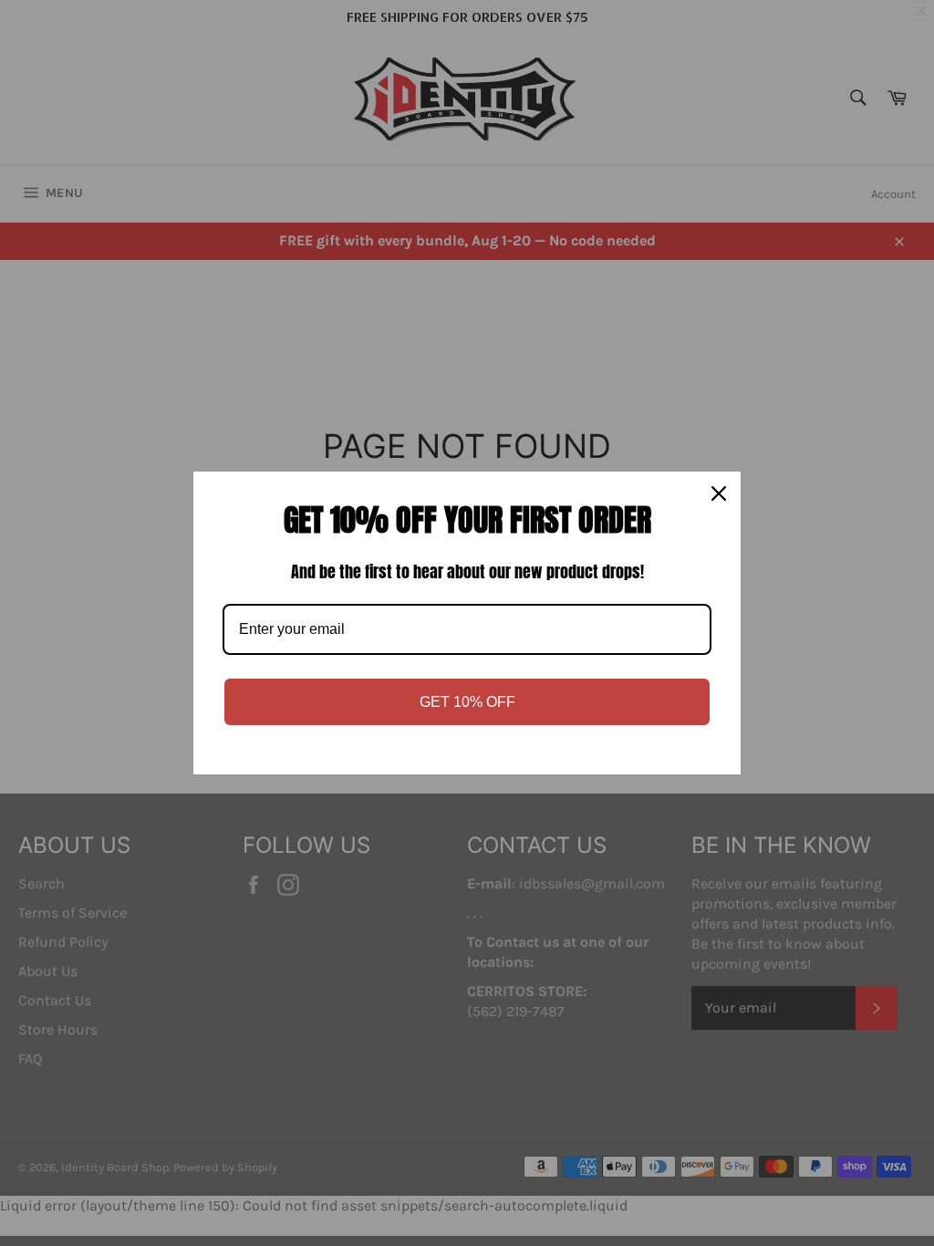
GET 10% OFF (467, 702)
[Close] (719, 493)
